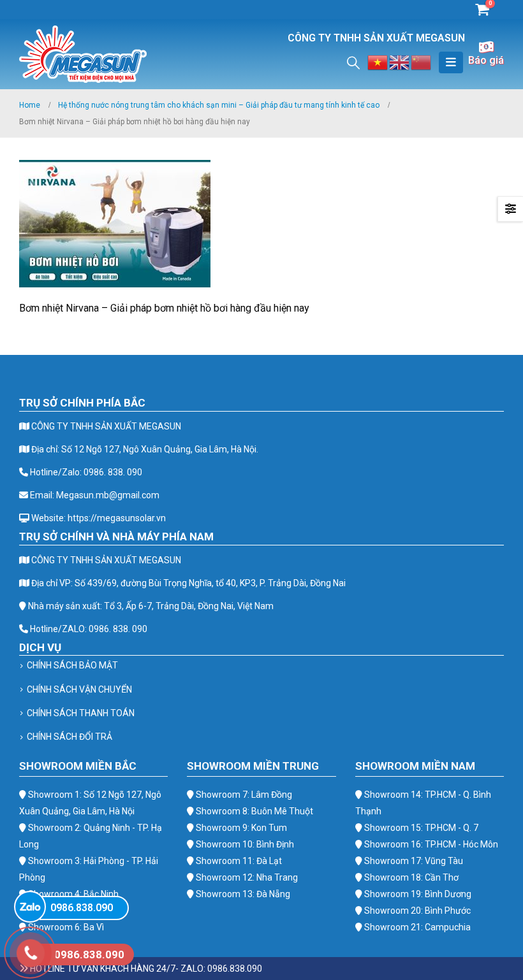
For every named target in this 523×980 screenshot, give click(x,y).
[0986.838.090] (30, 907)
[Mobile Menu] (451, 62)
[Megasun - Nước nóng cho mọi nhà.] (83, 54)
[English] (400, 61)
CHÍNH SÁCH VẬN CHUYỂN (79, 689)
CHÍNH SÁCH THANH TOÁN (81, 713)
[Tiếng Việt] (378, 61)
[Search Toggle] (353, 62)
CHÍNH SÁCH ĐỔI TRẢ (69, 736)
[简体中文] (421, 61)
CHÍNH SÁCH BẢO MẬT (72, 665)
